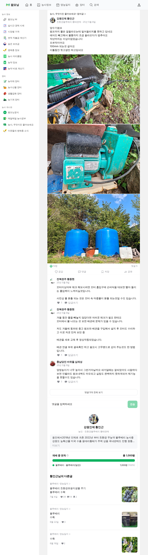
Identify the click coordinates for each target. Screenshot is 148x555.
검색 (96, 4)
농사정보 (46, 4)
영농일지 (65, 4)
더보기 (56, 445)
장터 (82, 4)
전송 (132, 404)
